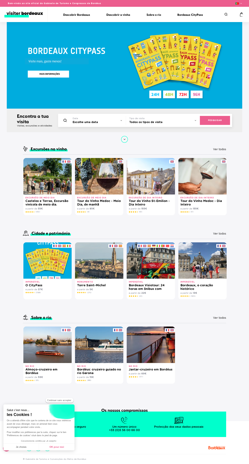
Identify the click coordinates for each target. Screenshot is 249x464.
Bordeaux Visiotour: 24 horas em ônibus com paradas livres (147, 287)
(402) (37, 212)
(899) (89, 380)
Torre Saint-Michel (91, 285)
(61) (192, 212)
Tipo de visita (136, 118)
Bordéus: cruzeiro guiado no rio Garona (99, 371)
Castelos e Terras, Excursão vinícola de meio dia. (46, 203)
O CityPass (33, 285)
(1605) (193, 296)
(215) (89, 292)
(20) (140, 296)
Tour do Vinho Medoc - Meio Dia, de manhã (99, 203)
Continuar (124, 139)
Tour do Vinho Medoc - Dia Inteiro (201, 203)
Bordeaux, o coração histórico (196, 287)
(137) (141, 377)
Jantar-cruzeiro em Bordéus (150, 369)
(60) (140, 212)
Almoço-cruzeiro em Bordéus (41, 371)
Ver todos (219, 149)
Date (75, 118)
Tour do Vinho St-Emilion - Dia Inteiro (149, 203)
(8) (88, 212)
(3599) (38, 292)
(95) (37, 380)
